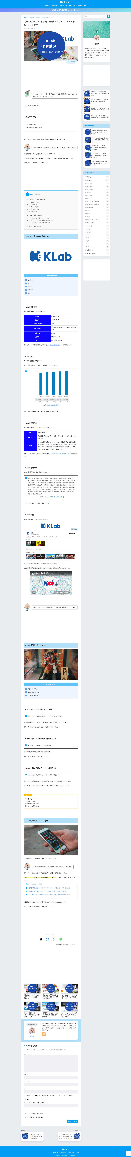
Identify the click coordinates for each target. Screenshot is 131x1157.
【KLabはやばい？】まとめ (35, 226)
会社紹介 (47, 5)
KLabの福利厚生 (34, 206)
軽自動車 (97, 232)
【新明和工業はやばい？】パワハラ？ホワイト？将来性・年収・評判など (49, 888)
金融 (97, 198)
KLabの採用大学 (34, 209)
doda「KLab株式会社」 (54, 405)
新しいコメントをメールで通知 (34, 1113)
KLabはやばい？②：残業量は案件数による (41, 220)
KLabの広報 (33, 211)
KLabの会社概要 (34, 202)
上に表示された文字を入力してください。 (36, 1103)
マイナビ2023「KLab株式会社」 (54, 497)
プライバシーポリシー (73, 1152)
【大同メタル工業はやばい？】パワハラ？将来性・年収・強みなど (47, 891)
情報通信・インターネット (70, 945)
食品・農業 (97, 195)
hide (38, 194)
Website (43, 1036)
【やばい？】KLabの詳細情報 (36, 199)
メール (26, 1082)
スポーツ (97, 235)
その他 (97, 229)
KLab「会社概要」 (55, 345)
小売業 (97, 216)
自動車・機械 (97, 207)
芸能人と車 (72, 5)
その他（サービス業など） (97, 219)
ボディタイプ (63, 5)
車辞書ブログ (65, 2)
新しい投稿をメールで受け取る (34, 1117)
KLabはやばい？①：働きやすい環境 (39, 218)
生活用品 (97, 192)
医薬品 (97, 210)
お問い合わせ (62, 1152)
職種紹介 (54, 5)
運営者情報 (55, 1152)
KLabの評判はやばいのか (35, 215)
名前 (26, 1074)
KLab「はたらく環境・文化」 (59, 453)
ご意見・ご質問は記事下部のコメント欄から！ (65, 10)
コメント (27, 1054)
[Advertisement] (51, 77)
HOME (66, 1149)
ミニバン (97, 244)
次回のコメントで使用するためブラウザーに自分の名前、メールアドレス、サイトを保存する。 (50, 1095)
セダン (97, 241)
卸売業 (97, 213)
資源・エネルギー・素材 (97, 201)
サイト (26, 1089)
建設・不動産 (97, 189)
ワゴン (97, 238)
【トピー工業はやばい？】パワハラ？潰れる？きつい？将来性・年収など (49, 894)
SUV (97, 247)
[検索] (108, 16)
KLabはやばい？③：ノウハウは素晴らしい (41, 222)
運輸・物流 (97, 186)
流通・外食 (97, 183)
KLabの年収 (33, 204)
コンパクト (97, 226)
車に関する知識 (82, 5)
